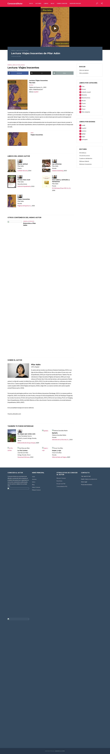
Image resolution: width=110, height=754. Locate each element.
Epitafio (55, 433)
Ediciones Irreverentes (85, 164)
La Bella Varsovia (23, 170)
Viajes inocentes (37, 135)
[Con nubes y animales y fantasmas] (46, 181)
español (13, 50)
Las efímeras (57, 164)
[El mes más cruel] (12, 181)
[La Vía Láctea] (12, 449)
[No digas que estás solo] (12, 435)
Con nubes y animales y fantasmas (61, 180)
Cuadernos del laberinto (85, 158)
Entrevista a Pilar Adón (29, 224)
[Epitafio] (46, 430)
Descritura (59, 481)
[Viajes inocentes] (12, 201)
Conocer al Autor (60, 751)
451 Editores (82, 152)
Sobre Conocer (62, 3)
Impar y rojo (56, 450)
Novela (26, 50)
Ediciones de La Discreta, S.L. (60, 439)
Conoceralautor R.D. (62, 486)
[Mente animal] (12, 165)
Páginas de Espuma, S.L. (24, 205)
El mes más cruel (24, 180)
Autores (38, 3)
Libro (32, 132)
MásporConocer (75, 3)
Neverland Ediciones (24, 457)
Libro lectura (20, 50)
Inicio (31, 3)
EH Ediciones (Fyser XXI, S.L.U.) (61, 188)
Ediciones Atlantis (84, 161)
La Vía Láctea (22, 450)
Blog (52, 3)
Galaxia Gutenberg (57, 170)
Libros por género (84, 70)
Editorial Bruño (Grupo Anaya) (26, 443)
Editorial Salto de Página (59, 457)
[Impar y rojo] (46, 449)
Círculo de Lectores (84, 155)
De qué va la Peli (61, 483)
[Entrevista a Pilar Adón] (15, 285)
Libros (46, 3)
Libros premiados (83, 73)
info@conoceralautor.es (90, 479)
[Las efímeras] (46, 165)
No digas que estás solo (26, 434)
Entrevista (31, 221)
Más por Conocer (61, 478)
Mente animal (23, 164)
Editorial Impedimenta (24, 186)
